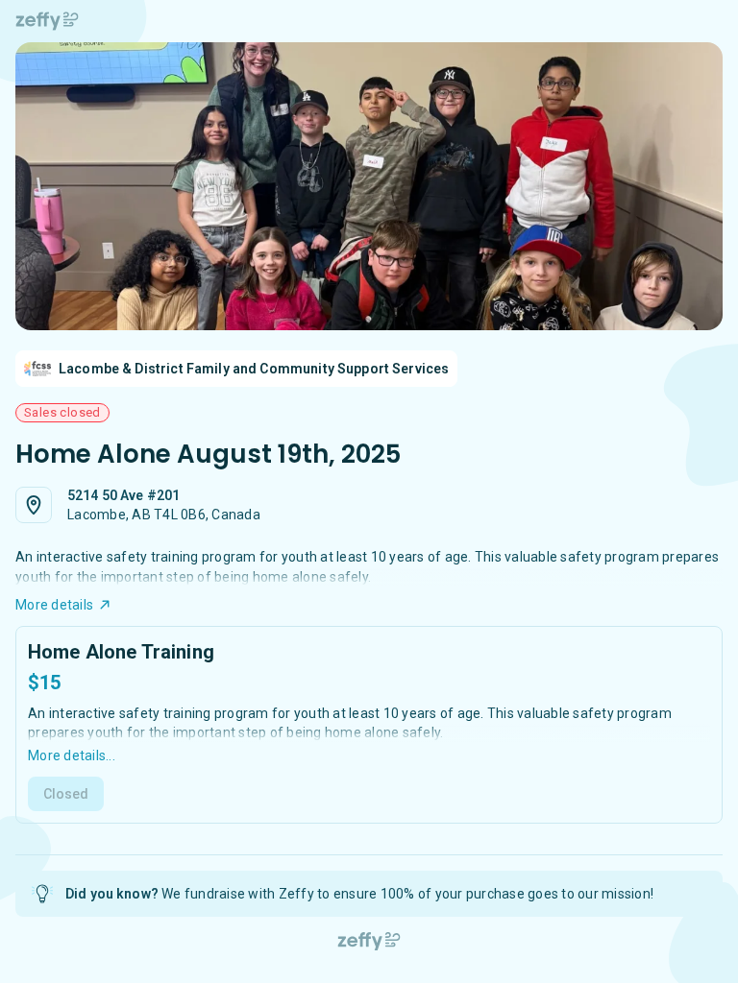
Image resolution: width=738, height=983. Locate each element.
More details (54, 604)
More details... (71, 755)
